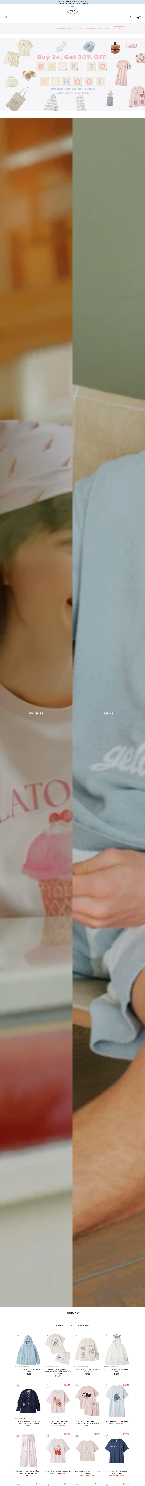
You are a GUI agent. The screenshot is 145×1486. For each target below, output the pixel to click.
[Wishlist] (131, 17)
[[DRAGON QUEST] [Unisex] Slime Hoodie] (28, 1349)
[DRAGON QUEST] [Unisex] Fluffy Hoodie (116, 1371)
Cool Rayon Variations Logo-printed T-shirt (116, 1472)
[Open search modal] (6, 17)
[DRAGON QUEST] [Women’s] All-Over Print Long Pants (28, 1472)
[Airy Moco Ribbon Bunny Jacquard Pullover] (87, 1451)
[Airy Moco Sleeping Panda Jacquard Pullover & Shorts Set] (87, 1401)
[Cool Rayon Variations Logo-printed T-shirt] (116, 1451)
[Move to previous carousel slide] (70, 112)
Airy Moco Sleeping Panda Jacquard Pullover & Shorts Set (87, 1422)
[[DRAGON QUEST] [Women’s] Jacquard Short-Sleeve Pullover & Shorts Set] (57, 1349)
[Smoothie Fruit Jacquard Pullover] (57, 1451)
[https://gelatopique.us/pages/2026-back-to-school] (72, 74)
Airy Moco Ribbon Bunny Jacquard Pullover (87, 1472)
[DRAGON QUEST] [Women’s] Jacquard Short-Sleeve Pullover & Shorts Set (57, 1372)
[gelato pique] (72, 10)
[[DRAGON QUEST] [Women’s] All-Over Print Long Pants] (28, 1451)
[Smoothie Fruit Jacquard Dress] (116, 1401)
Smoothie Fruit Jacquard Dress (117, 1421)
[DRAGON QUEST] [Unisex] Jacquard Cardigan (87, 1371)
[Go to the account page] (135, 17)
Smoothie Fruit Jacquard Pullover (58, 1471)
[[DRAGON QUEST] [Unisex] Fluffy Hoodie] (116, 1349)
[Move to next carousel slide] (74, 112)
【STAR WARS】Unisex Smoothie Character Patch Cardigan (28, 1422)
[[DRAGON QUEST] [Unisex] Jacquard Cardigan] (87, 1349)
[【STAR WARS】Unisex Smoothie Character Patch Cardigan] (28, 1401)
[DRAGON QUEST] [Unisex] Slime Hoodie (28, 1371)
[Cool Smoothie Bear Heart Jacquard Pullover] (57, 1401)
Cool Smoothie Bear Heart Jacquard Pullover (58, 1422)
